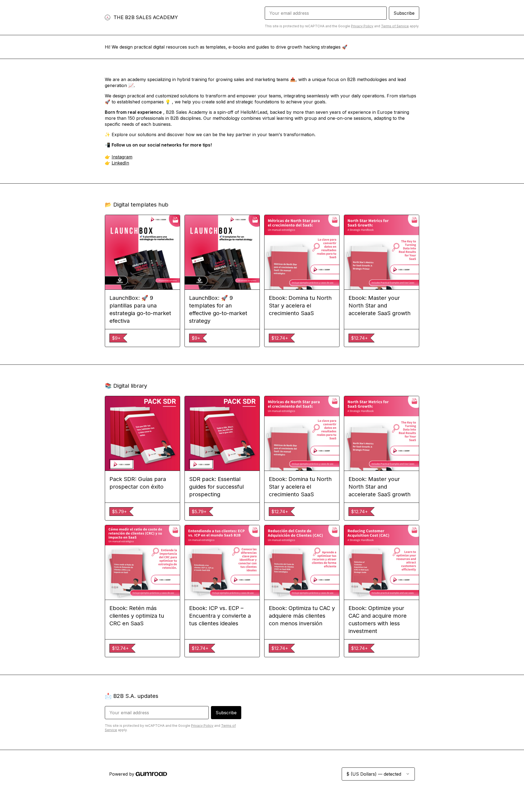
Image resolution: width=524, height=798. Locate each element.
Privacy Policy (362, 26)
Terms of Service (395, 26)
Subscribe (404, 13)
